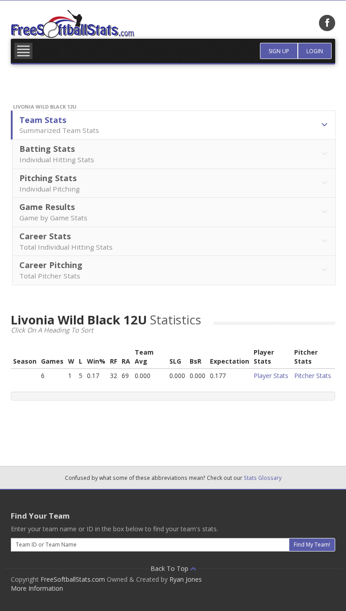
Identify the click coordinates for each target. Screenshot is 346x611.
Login (314, 51)
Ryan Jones (185, 579)
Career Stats (66, 241)
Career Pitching (50, 270)
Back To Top (170, 568)
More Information (37, 588)
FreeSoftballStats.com (73, 579)
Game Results (53, 211)
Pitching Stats (49, 183)
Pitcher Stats (312, 375)
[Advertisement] (175, 430)
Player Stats (271, 375)
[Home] (72, 24)
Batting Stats (56, 153)
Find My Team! (312, 544)
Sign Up (279, 51)
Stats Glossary (263, 477)
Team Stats (59, 124)
